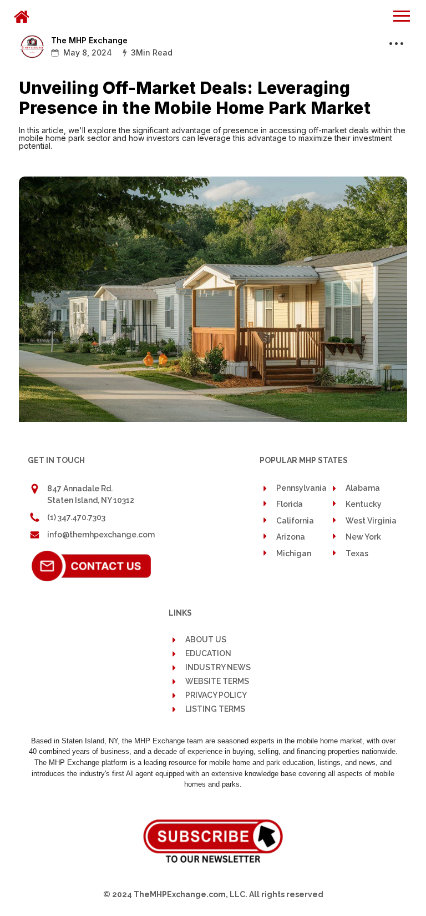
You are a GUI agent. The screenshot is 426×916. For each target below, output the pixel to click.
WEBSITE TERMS (217, 681)
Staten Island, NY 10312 (90, 500)
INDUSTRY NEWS (218, 667)
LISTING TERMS (215, 709)
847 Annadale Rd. (80, 488)
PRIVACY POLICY (216, 695)
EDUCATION (208, 654)
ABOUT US (205, 639)
